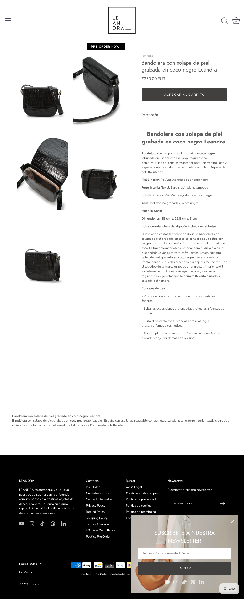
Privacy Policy (95, 506)
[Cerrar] (232, 521)
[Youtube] (167, 582)
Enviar (184, 568)
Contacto (92, 481)
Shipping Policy (96, 518)
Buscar (130, 481)
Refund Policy (95, 512)
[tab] (152, 115)
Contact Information (99, 499)
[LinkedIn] (201, 582)
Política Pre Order (98, 537)
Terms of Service (97, 524)
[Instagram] (175, 582)
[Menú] (8, 20)
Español (24, 572)
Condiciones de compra (142, 493)
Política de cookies (138, 506)
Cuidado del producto (101, 493)
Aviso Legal (134, 487)
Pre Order (93, 487)
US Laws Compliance (100, 530)
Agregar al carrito (184, 95)
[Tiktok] (184, 582)
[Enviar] (222, 503)
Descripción (150, 115)
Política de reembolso (141, 512)
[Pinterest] (193, 582)
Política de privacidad (141, 499)
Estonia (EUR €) (28, 564)
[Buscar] (224, 21)
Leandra (147, 56)
